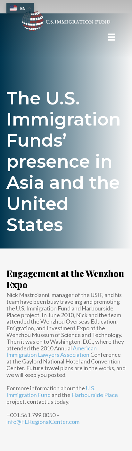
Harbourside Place (94, 394)
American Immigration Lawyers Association (51, 351)
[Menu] (111, 37)
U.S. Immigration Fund (50, 391)
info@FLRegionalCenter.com (42, 421)
